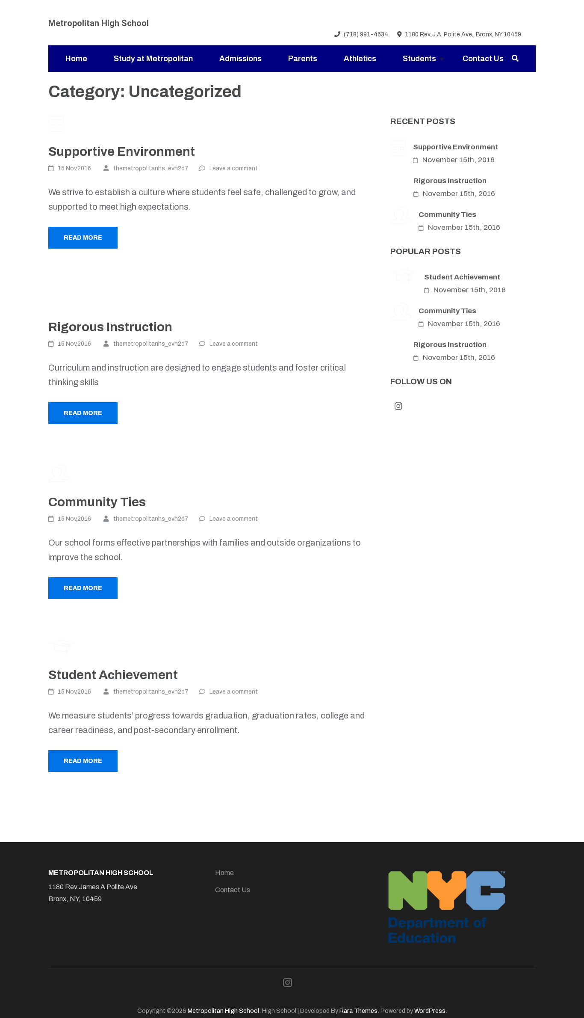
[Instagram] (532, 35)
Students (419, 58)
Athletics (360, 58)
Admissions (240, 58)
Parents (302, 58)
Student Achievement (113, 675)
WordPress (429, 1010)
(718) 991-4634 (366, 34)
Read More (83, 237)
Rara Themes (358, 1010)
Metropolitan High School (98, 23)
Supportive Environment (121, 151)
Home (76, 58)
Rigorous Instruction (110, 327)
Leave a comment (233, 168)
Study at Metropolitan (153, 58)
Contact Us (483, 58)
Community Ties (97, 502)
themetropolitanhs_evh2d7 (151, 168)
